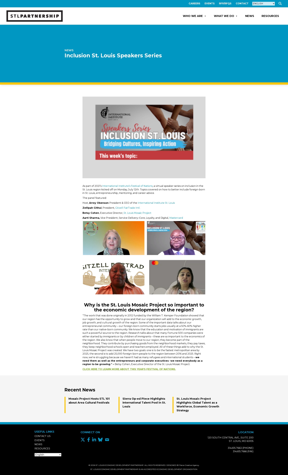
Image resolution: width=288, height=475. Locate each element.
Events (210, 3)
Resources (270, 16)
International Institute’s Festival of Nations (127, 186)
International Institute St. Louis (156, 202)
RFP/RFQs (225, 3)
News (249, 16)
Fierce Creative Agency (189, 465)
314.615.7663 (235, 448)
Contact (242, 3)
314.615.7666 (240, 451)
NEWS (69, 50)
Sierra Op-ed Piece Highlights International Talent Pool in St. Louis (144, 402)
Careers (194, 3)
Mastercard (176, 217)
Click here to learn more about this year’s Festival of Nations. (129, 369)
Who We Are (193, 16)
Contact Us (42, 436)
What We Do (224, 16)
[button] (280, 3)
